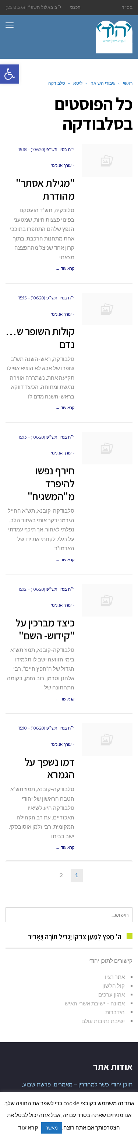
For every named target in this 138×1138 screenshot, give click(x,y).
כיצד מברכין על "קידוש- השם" (44, 628)
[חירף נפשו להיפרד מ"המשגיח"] (107, 448)
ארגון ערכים (111, 994)
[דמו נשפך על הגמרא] (107, 739)
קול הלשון (113, 985)
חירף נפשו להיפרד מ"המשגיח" (51, 483)
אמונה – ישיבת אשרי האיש (95, 1003)
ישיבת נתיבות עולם (103, 1021)
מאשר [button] (52, 1128)
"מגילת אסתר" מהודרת (45, 189)
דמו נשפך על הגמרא (50, 768)
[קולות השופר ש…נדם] (107, 309)
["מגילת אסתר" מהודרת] (107, 160)
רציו (109, 976)
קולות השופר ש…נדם (40, 337)
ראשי (127, 83)
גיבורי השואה (103, 83)
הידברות (115, 1012)
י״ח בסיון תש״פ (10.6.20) (52, 149)
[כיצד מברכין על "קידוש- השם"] (107, 600)
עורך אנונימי (61, 165)
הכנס (75, 7)
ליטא (77, 83)
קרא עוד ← (65, 268)
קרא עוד (28, 1127)
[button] (9, 74)
